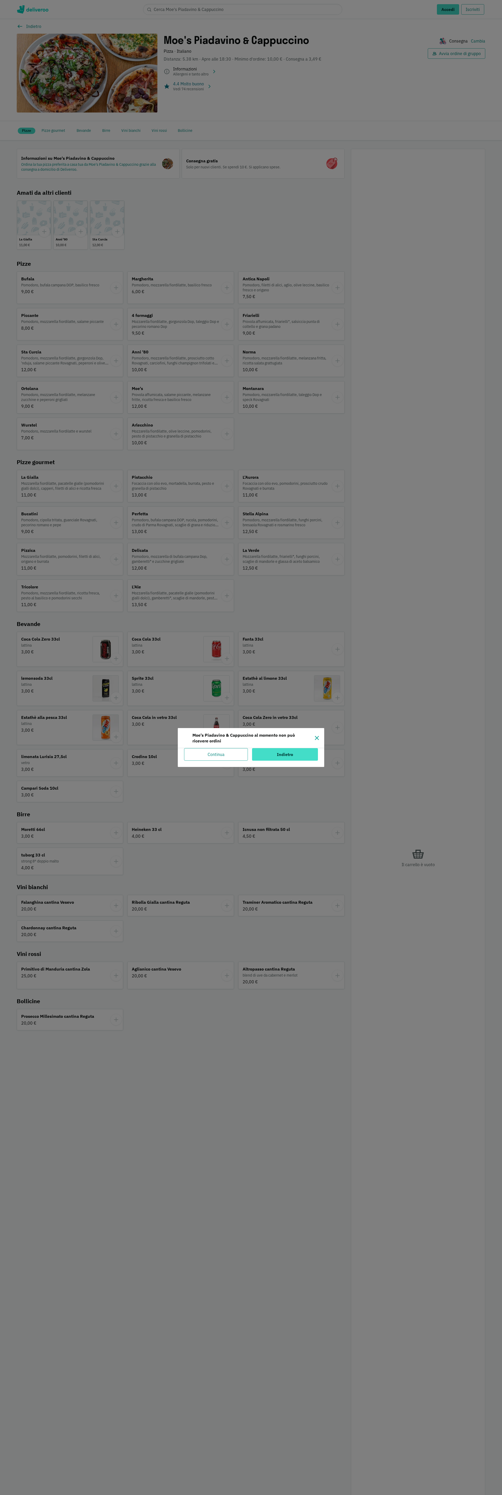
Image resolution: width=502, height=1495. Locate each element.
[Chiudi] (317, 738)
